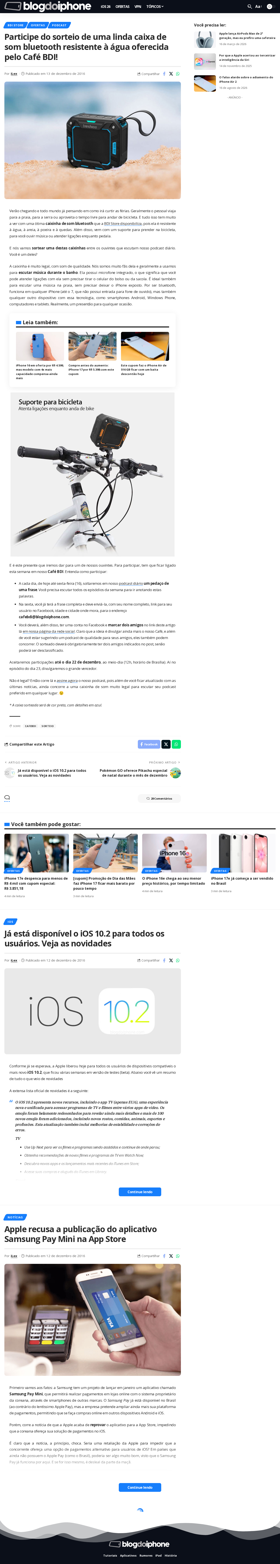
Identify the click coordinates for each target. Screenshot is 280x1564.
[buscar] (250, 6)
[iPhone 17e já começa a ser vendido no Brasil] (243, 853)
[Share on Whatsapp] (178, 73)
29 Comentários (161, 798)
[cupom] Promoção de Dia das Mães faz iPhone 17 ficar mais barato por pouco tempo (104, 883)
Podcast (59, 25)
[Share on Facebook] (164, 73)
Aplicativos (18, 1513)
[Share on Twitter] (171, 73)
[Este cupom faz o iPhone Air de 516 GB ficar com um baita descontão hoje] (145, 346)
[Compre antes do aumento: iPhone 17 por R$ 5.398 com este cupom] (92, 346)
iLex (14, 73)
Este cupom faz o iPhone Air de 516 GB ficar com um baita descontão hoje (143, 369)
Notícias (15, 1217)
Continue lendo (140, 1191)
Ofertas (38, 25)
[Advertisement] (235, 166)
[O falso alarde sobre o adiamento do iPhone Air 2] (205, 83)
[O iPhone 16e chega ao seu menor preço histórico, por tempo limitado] (174, 853)
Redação (18, 1551)
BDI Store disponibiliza (123, 223)
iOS (10, 922)
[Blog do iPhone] (49, 6)
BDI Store (16, 25)
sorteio (48, 726)
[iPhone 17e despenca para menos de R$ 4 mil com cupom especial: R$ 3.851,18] (36, 853)
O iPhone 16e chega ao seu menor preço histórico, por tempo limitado (173, 881)
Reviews (41, 1513)
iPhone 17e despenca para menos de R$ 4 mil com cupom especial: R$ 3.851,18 (36, 883)
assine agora (67, 680)
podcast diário (131, 583)
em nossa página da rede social (49, 631)
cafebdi (30, 726)
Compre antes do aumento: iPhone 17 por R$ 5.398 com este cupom (91, 369)
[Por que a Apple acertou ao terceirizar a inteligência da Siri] (205, 61)
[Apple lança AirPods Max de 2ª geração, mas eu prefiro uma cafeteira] (205, 40)
